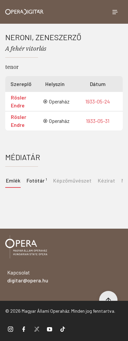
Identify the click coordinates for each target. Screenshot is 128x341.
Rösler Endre (18, 101)
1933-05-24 (97, 101)
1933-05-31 (97, 121)
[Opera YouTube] (49, 328)
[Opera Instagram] (10, 328)
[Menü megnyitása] (115, 12)
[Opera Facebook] (23, 328)
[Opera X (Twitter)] (37, 328)
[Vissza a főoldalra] (26, 248)
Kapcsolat (27, 276)
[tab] (36, 180)
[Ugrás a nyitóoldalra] (24, 12)
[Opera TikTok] (62, 328)
